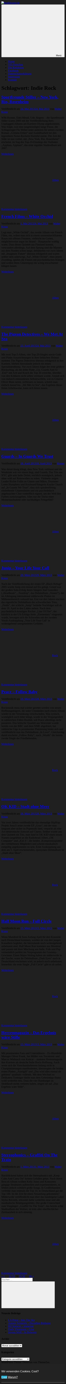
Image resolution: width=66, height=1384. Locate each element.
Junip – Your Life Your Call (25, 568)
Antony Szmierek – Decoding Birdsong (29, 1323)
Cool (4, 1377)
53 (13, 1276)
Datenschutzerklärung (19, 73)
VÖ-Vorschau (15, 64)
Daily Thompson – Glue (21, 1329)
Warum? (13, 1377)
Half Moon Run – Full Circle (26, 921)
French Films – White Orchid (27, 216)
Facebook (13, 70)
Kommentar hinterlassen (14, 209)
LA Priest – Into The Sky (21, 1320)
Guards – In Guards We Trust (27, 456)
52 (10, 1276)
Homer (60, 463)
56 (23, 1276)
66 (30, 1276)
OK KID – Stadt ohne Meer (25, 806)
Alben (55, 180)
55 (20, 1276)
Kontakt (12, 79)
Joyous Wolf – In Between (22, 1332)
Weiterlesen (7, 153)
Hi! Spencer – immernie (21, 1326)
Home (11, 61)
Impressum (14, 76)
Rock (55, 655)
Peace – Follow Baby (19, 692)
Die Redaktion (16, 67)
